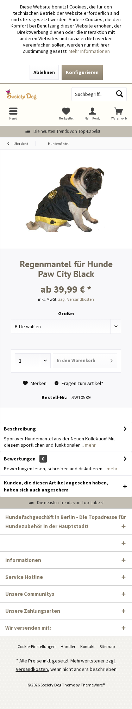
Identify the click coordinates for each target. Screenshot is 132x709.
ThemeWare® (93, 684)
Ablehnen (44, 72)
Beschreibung (20, 429)
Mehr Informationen (89, 51)
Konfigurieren (82, 72)
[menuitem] (119, 113)
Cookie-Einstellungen (37, 646)
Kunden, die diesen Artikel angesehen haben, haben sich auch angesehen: (56, 486)
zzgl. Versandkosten (76, 299)
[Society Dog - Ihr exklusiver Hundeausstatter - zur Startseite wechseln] (33, 94)
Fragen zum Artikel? (82, 383)
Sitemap (107, 646)
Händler (68, 646)
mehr (90, 445)
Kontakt (87, 646)
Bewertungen (20, 459)
